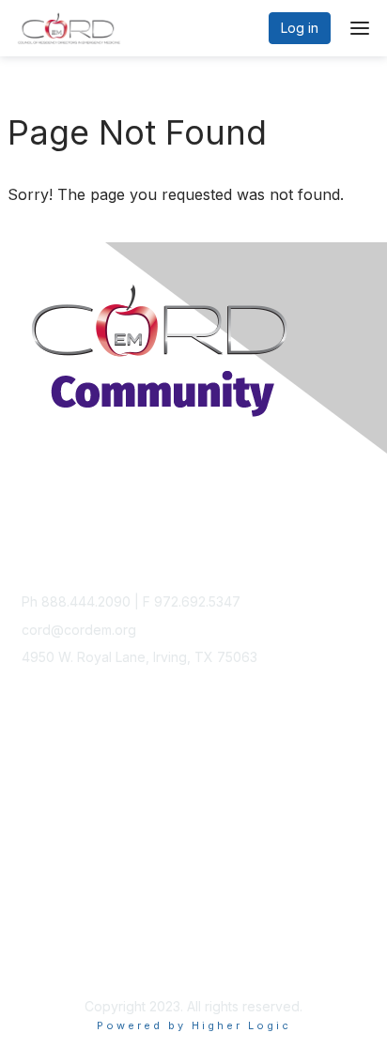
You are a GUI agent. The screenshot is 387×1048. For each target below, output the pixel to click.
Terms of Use (63, 959)
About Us (50, 941)
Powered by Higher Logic (194, 1025)
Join (35, 781)
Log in (299, 28)
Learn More (57, 817)
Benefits (47, 799)
